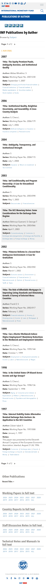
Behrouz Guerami (18, 222)
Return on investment (27, 165)
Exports (35, 449)
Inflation (16, 396)
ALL (32, 500)
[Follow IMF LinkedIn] (7, 3)
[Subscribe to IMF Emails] (22, 3)
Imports (19, 452)
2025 (11, 497)
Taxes (11, 283)
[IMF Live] (23, 581)
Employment (15, 357)
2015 (27, 500)
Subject (13, 37)
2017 (16, 500)
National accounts (8, 280)
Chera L (15, 117)
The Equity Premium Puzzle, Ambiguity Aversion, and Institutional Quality (20, 64)
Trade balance (14, 454)
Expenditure (7, 396)
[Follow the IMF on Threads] (13, 3)
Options (19, 280)
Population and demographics (26, 398)
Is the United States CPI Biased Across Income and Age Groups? (22, 374)
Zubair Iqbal (15, 425)
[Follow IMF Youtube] (16, 3)
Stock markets (7, 93)
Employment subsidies (29, 357)
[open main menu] (42, 5)
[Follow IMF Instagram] (10, 3)
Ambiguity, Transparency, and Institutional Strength (19, 146)
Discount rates (15, 203)
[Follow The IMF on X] (2, 3)
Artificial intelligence (18, 129)
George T (33, 222)
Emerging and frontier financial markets (24, 85)
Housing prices (8, 318)
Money (32, 239)
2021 (33, 497)
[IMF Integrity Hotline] (25, 3)
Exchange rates (8, 239)
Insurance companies (10, 132)
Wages (33, 360)
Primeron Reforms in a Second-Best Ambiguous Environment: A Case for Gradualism (21, 254)
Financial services (28, 203)
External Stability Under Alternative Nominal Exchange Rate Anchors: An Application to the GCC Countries (22, 416)
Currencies (29, 233)
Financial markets (24, 87)
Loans (24, 318)
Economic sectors (17, 274)
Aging (13, 393)
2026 (5, 497)
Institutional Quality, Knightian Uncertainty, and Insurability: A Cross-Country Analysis (20, 108)
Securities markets (25, 90)
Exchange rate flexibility (32, 236)
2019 (5, 500)
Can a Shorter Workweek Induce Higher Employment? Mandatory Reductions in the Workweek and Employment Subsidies (23, 336)
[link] (6, 25)
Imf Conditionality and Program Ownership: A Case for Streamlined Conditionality (20, 183)
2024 (16, 497)
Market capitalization (9, 90)
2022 (27, 497)
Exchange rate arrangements (12, 236)
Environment (29, 274)
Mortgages (32, 318)
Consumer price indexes (26, 393)
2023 (22, 497)
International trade (31, 452)
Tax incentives (7, 168)
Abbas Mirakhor (17, 73)
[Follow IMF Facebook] (5, 3)
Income (17, 318)
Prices (19, 321)
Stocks (16, 93)
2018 (11, 500)
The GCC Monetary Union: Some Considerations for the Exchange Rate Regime (20, 213)
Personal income (24, 132)
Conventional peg (17, 233)
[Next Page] (14, 44)
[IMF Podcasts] (32, 578)
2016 (22, 500)
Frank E (13, 304)
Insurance (30, 129)
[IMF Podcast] (19, 3)
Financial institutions (9, 87)
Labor (12, 360)
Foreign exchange (21, 239)
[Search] (42, 10)
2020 (39, 497)
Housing (30, 315)
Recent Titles (7, 481)
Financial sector (24, 277)
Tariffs (4, 283)
